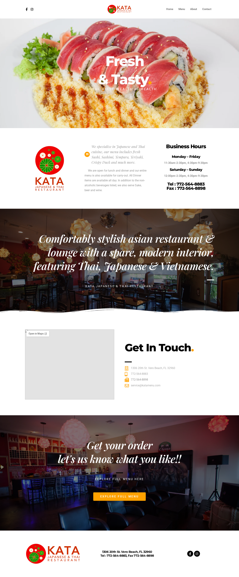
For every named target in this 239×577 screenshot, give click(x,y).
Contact (206, 9)
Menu (181, 9)
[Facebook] (26, 9)
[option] (119, 73)
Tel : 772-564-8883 (186, 184)
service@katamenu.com (145, 385)
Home (169, 9)
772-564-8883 (139, 373)
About (193, 9)
